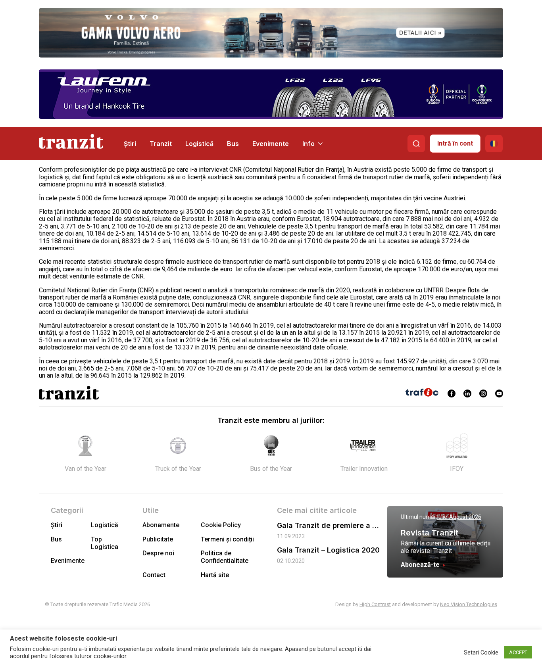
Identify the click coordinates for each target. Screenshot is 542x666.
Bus (233, 144)
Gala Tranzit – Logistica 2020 (328, 550)
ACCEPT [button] (518, 652)
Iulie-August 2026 (459, 517)
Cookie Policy (221, 525)
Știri (130, 144)
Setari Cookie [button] (481, 652)
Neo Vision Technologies (468, 604)
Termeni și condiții (227, 539)
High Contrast (375, 604)
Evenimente (270, 144)
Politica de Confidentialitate (224, 556)
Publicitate (157, 539)
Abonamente (160, 525)
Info (308, 144)
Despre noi (158, 553)
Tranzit (161, 144)
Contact (153, 575)
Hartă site (215, 575)
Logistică (199, 144)
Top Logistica (104, 543)
